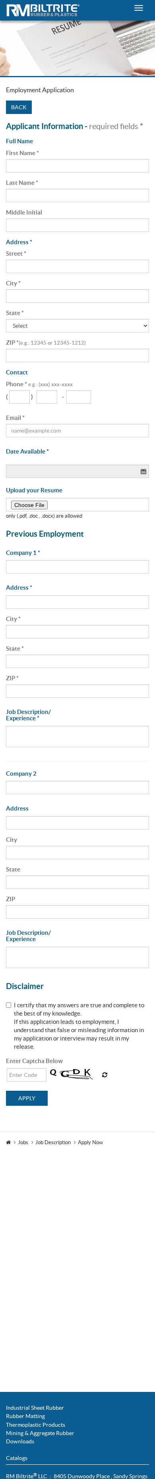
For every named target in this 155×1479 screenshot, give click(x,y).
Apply (26, 1098)
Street (16, 253)
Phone (39, 384)
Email (15, 417)
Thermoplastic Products (35, 1425)
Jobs (23, 1142)
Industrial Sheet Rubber (35, 1408)
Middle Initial (24, 212)
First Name (22, 153)
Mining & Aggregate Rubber (40, 1433)
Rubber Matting (25, 1416)
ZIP (46, 342)
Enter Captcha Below (34, 1061)
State (15, 312)
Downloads (20, 1441)
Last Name (22, 182)
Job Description (53, 1142)
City (13, 283)
